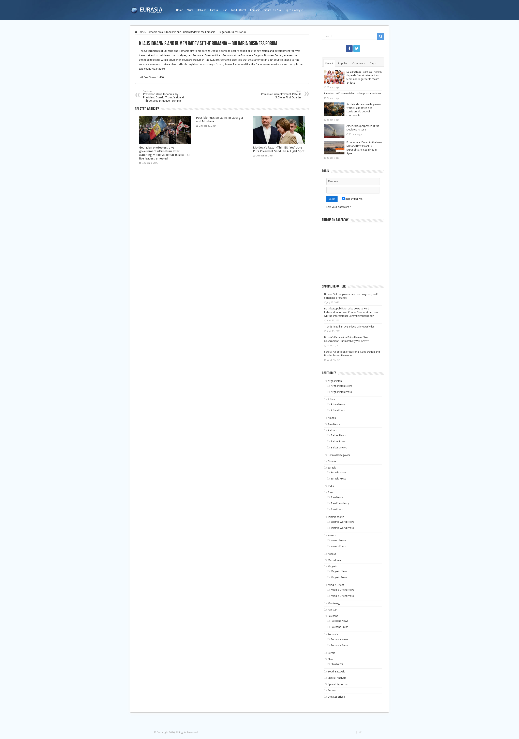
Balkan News (338, 435)
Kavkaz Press (338, 546)
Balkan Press (338, 441)
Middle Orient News (342, 589)
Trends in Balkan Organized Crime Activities (349, 326)
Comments (358, 63)
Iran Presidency (340, 503)
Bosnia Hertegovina (339, 455)
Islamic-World (336, 516)
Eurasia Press (338, 478)
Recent (329, 63)
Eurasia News (338, 472)
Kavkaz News (338, 540)
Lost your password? (338, 206)
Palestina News (339, 620)
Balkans (201, 10)
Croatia (332, 461)
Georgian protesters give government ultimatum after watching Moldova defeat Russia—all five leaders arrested (164, 153)
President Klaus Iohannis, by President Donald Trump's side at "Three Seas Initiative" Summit (163, 96)
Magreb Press (339, 577)
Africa (190, 10)
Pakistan (332, 609)
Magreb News (339, 571)
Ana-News (334, 424)
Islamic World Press (342, 527)
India (331, 486)
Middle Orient (238, 10)
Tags (373, 63)
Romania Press (339, 645)
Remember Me (353, 198)
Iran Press (337, 509)
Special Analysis (294, 10)
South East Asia (273, 10)
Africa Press (338, 410)
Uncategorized (336, 696)
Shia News (337, 664)
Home (179, 10)
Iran (225, 10)
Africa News (338, 404)
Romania (255, 10)
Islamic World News (342, 521)
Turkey (332, 690)
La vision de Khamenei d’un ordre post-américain (352, 93)
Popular (342, 63)
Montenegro (335, 603)
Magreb (332, 566)
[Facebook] (349, 48)
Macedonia (334, 560)
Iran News (337, 497)
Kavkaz (332, 535)
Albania (332, 417)
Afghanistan (335, 380)
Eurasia (214, 10)
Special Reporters (338, 684)
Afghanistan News (341, 385)
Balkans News (339, 447)
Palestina (333, 615)
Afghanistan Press (341, 391)
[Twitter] (356, 48)
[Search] (380, 36)
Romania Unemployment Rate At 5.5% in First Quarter (281, 94)
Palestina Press (339, 626)
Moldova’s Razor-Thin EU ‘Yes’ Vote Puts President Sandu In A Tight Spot (279, 149)
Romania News (339, 639)
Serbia (331, 652)
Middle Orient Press (342, 595)
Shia (330, 659)
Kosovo (332, 553)
